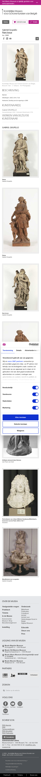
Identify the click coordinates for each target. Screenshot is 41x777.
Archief (23, 615)
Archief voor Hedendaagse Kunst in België (29, 619)
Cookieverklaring (10, 769)
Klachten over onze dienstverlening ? (16, 760)
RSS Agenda (6, 725)
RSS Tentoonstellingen (8, 728)
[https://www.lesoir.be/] (22, 673)
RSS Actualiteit (7, 731)
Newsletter (10, 737)
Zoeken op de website (4, 690)
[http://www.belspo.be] (5, 675)
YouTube (12, 707)
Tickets (35, 22)
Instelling (6, 627)
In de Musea (7, 616)
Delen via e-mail (10, 38)
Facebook (6, 707)
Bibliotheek (25, 609)
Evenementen (7, 619)
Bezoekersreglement (9, 623)
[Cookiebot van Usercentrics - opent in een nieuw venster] (29, 344)
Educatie (25, 627)
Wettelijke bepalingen (11, 766)
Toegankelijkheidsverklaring (13, 763)
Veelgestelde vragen (10, 606)
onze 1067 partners (15, 361)
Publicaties (25, 611)
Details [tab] (19, 350)
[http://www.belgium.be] (13, 675)
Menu (6, 22)
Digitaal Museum (27, 623)
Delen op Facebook (3, 38)
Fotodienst (25, 613)
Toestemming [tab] (8, 350)
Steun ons (25, 630)
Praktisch (6, 609)
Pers (23, 633)
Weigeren (20, 431)
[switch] (35, 394)
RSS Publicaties (7, 733)
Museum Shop (7, 621)
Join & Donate (21, 22)
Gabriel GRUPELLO (17, 111)
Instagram (20, 707)
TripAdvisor (5, 714)
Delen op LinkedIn (7, 38)
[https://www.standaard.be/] (34, 674)
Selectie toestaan (20, 424)
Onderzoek (25, 606)
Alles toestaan (20, 417)
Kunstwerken (37, 38)
